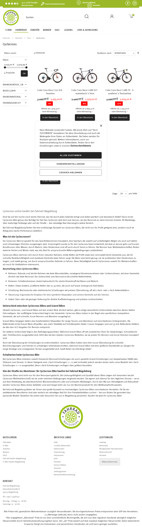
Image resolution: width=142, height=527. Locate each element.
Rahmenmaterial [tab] (12, 96)
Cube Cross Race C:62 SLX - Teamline (50, 91)
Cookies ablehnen (70, 172)
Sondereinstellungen (71, 164)
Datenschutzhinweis (81, 145)
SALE (5, 455)
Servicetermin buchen (55, 3)
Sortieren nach (104, 52)
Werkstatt (103, 445)
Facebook (127, 3)
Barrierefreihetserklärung (64, 474)
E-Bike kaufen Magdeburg (14, 461)
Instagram (133, 3)
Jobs (56, 458)
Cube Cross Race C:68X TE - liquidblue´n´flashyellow (119, 91)
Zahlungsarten (60, 471)
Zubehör (6, 448)
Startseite (7, 38)
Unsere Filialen (89, 2)
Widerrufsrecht (105, 452)
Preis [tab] (5, 60)
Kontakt (96, 5)
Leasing (102, 442)
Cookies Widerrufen (62, 445)
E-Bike (5, 445)
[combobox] (56, 17)
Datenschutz (59, 448)
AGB (55, 442)
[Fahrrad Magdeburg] (11, 17)
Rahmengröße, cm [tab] (13, 84)
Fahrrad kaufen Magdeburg (14, 458)
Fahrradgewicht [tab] (12, 102)
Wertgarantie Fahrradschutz (111, 448)
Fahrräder (19, 38)
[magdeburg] (71, 428)
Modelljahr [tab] (9, 90)
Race (29, 38)
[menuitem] (8, 30)
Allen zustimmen (70, 155)
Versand (57, 468)
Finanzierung (59, 452)
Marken (6, 452)
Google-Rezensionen (30, 4)
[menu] (71, 30)
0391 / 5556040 (13, 496)
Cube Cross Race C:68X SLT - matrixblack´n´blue (84, 91)
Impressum (59, 455)
